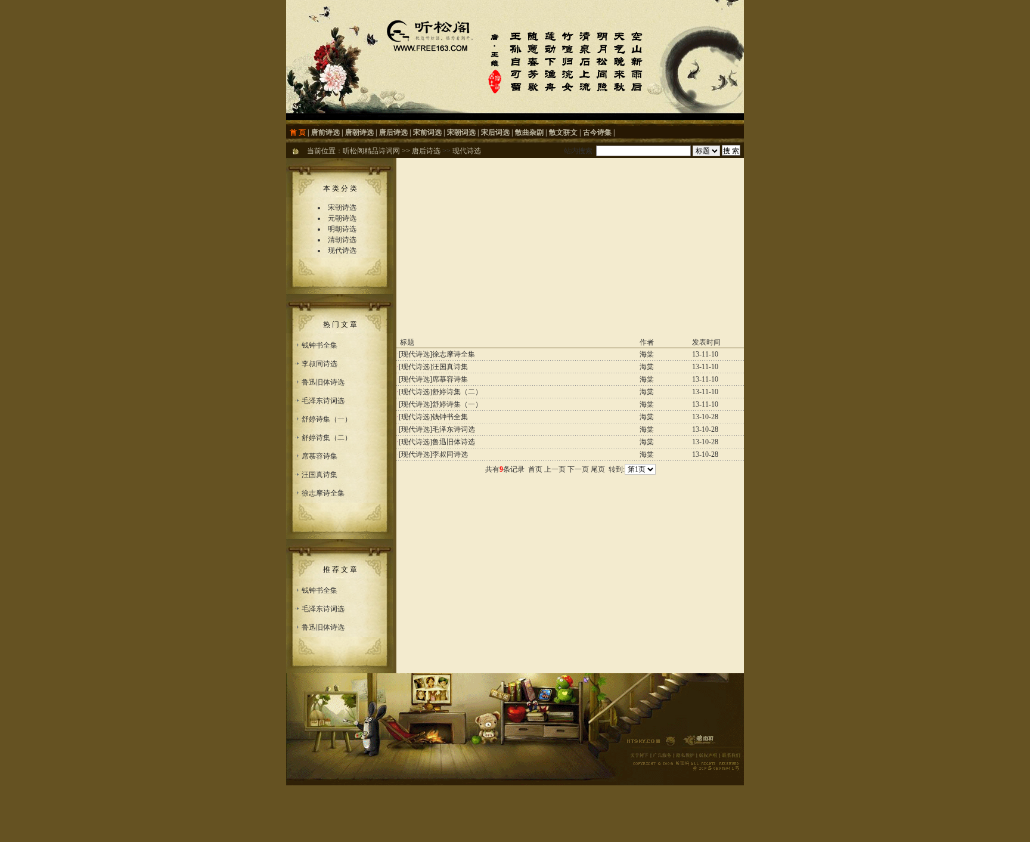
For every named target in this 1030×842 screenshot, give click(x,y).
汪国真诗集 (319, 474)
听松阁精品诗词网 (371, 151)
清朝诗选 (342, 240)
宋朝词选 (461, 132)
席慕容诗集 (319, 456)
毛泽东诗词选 (323, 401)
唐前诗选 (325, 132)
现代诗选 (466, 151)
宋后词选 (495, 132)
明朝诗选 (342, 229)
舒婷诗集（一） (327, 419)
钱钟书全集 (319, 345)
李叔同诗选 (319, 364)
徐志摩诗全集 (323, 493)
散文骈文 (563, 132)
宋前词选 (427, 132)
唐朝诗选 (359, 132)
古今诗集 (597, 132)
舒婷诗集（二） (327, 438)
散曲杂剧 (529, 132)
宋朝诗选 (342, 207)
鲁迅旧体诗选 (323, 382)
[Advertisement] (570, 247)
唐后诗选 (393, 132)
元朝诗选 (342, 218)
